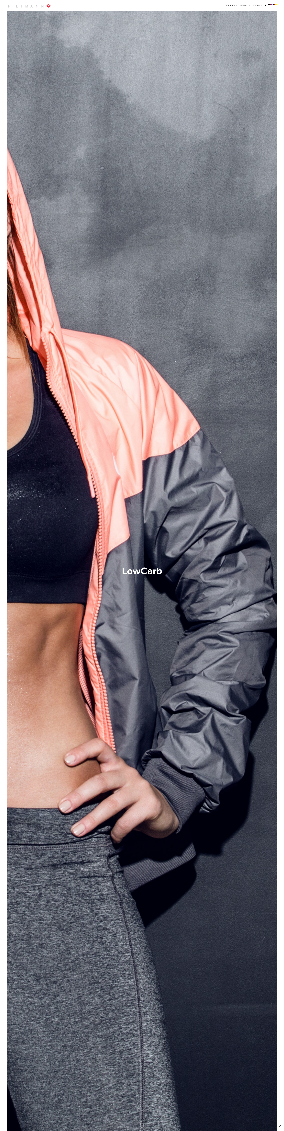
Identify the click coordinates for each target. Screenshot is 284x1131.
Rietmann (244, 5)
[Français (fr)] (274, 4)
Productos (230, 5)
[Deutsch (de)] (269, 4)
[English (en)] (271, 4)
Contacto (257, 5)
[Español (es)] (276, 4)
